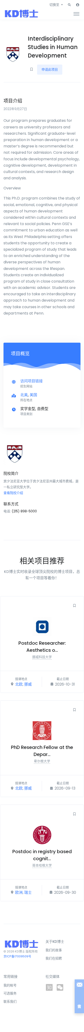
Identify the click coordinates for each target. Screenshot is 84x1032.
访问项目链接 (31, 381)
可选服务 (10, 993)
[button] (69, 5)
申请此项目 (50, 69)
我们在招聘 (54, 958)
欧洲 (19, 892)
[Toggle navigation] (76, 13)
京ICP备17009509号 (17, 956)
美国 (33, 395)
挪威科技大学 (42, 657)
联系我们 (10, 1001)
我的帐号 (10, 985)
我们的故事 (54, 950)
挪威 (28, 684)
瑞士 (28, 892)
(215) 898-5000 (24, 511)
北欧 (19, 684)
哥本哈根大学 (42, 865)
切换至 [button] (54, 4)
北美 (24, 395)
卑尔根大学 (42, 761)
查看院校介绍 (13, 493)
